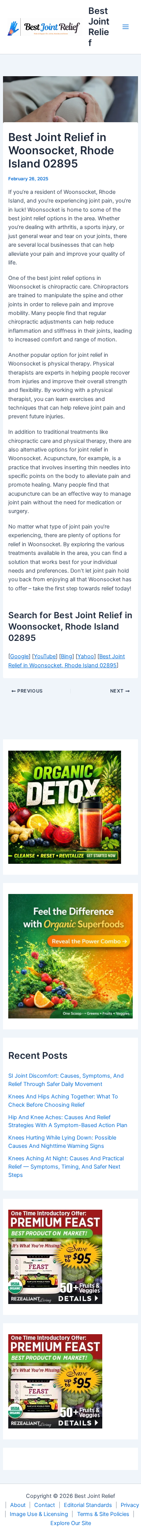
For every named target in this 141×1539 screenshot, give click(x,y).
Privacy (130, 1505)
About (18, 1505)
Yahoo (85, 656)
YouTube (45, 656)
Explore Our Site (70, 1523)
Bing (66, 656)
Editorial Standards (88, 1505)
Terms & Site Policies (103, 1514)
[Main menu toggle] (125, 27)
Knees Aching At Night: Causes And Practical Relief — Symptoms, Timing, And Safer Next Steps (66, 1166)
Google (19, 656)
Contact (44, 1505)
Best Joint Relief (98, 26)
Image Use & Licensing (39, 1514)
